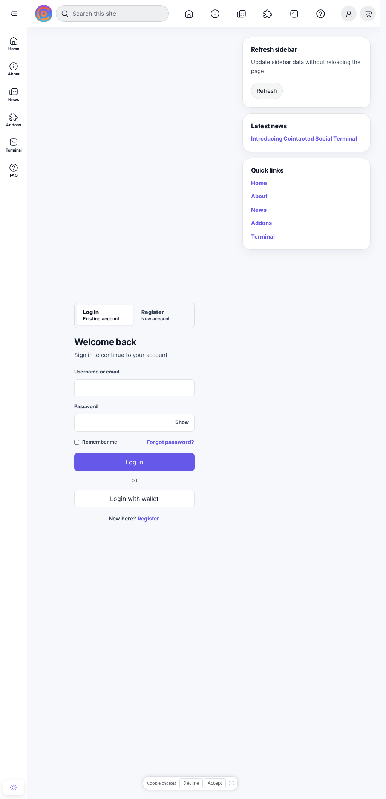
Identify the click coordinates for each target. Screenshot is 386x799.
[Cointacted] (43, 13)
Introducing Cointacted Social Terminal (304, 138)
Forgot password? (170, 442)
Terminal (263, 236)
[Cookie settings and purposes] (231, 783)
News (259, 210)
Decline (191, 783)
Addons (261, 223)
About (259, 196)
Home (259, 183)
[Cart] (368, 13)
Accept (215, 783)
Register (148, 518)
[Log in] (349, 13)
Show (182, 422)
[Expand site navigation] (13, 13)
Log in (134, 462)
